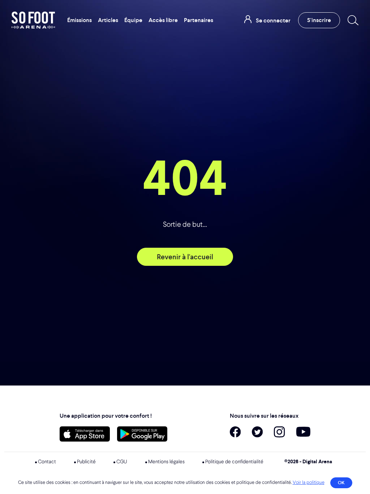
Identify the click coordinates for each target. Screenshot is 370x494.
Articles (108, 20)
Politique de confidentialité (234, 461)
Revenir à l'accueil (185, 256)
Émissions (79, 20)
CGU (121, 461)
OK (341, 483)
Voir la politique (308, 482)
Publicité (86, 461)
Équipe (133, 20)
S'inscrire (319, 20)
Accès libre (163, 20)
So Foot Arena (34, 20)
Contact (47, 461)
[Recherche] (351, 20)
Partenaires (198, 20)
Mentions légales (166, 461)
